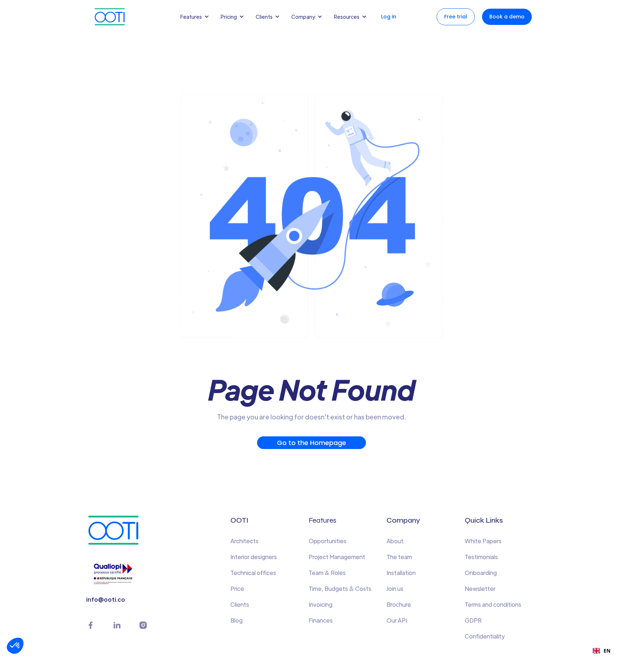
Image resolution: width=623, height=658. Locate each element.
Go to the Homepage (311, 442)
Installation (401, 572)
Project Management (337, 557)
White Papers (483, 541)
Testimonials (481, 557)
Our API (396, 620)
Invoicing (320, 604)
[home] (116, 16)
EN (607, 650)
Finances (321, 620)
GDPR (473, 620)
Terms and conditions (493, 604)
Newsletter (480, 588)
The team (399, 557)
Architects (244, 541)
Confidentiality (485, 636)
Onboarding (481, 572)
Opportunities (327, 541)
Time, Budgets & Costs (340, 588)
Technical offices (253, 572)
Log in (388, 16)
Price (237, 588)
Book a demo (507, 16)
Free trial (455, 16)
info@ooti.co (105, 599)
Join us (394, 588)
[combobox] (601, 651)
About (394, 541)
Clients (239, 604)
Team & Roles (327, 572)
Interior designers (253, 557)
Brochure (398, 604)
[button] (196, 17)
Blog (236, 620)
